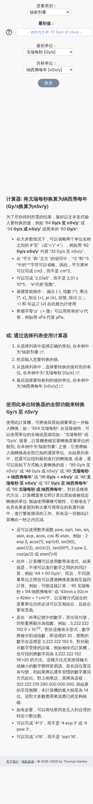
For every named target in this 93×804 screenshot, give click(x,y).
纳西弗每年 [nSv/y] (40, 386)
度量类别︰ (46, 5)
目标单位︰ (46, 63)
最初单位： (46, 45)
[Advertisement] (46, 141)
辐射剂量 (30, 352)
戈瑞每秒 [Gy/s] (59, 372)
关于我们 (12, 761)
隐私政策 (28, 761)
